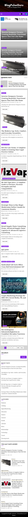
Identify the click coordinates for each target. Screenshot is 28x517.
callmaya (4, 269)
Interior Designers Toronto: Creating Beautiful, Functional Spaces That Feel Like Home (14, 34)
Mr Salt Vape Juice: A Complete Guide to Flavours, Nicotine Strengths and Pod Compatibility (13, 185)
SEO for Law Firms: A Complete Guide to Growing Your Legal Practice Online (13, 150)
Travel (3, 435)
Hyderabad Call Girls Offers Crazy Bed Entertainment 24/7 (12, 266)
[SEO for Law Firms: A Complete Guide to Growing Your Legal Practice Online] (14, 144)
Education (4, 411)
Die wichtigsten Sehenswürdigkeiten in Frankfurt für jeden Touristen (13, 332)
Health (3, 420)
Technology (4, 432)
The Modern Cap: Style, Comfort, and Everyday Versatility (13, 71)
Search (4, 353)
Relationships (4, 429)
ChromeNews (20, 513)
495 (18, 347)
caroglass (4, 336)
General (9, 261)
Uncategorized (5, 201)
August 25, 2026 (15, 38)
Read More (4, 109)
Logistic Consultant (7, 234)
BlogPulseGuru (14, 5)
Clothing (3, 405)
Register (26, 14)
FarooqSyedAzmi (6, 38)
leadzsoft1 (4, 153)
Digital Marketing (5, 144)
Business (4, 29)
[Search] (24, 14)
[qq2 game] (13, 246)
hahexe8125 (5, 251)
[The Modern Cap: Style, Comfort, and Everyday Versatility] (4, 83)
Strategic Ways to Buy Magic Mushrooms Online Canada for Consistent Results (13, 207)
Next (22, 347)
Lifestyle (4, 178)
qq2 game (5, 249)
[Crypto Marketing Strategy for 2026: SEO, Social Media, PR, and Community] (14, 285)
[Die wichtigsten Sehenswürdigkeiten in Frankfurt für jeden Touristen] (14, 319)
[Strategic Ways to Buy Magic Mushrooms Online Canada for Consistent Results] (14, 202)
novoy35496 (5, 211)
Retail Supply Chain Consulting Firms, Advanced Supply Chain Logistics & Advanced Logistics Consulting (13, 229)
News (13, 261)
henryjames (5, 302)
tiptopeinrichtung (7, 73)
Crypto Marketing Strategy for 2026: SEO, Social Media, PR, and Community (13, 298)
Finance (3, 414)
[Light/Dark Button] (21, 14)
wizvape (4, 190)
